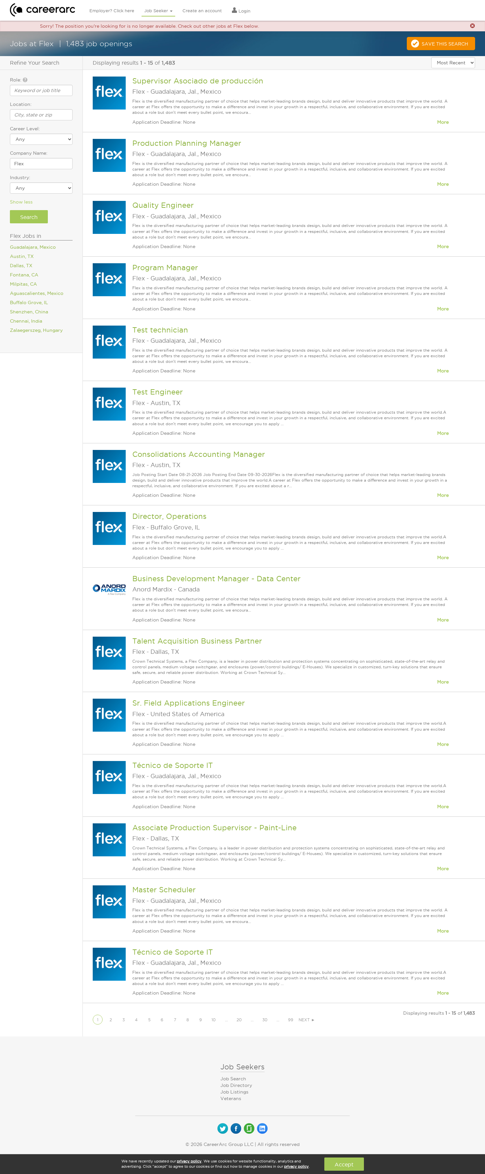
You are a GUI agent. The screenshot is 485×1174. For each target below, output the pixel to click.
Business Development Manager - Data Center (216, 579)
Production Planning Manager (186, 143)
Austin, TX (22, 256)
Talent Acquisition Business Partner (197, 641)
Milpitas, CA (23, 284)
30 (265, 1020)
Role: (16, 79)
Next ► (307, 1020)
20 (239, 1020)
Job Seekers (242, 1067)
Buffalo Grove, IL (29, 302)
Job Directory (236, 1085)
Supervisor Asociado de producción (197, 81)
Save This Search (445, 44)
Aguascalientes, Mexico (36, 293)
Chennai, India (26, 321)
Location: (21, 104)
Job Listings (234, 1092)
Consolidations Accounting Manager (198, 454)
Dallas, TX (21, 265)
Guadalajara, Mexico (33, 247)
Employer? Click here (111, 10)
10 (213, 1020)
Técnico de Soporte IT (172, 765)
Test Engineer (157, 392)
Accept (344, 1164)
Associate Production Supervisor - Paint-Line (214, 828)
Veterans (230, 1098)
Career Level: (25, 128)
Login (243, 11)
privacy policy (189, 1161)
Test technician (160, 330)
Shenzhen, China (29, 311)
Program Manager (165, 267)
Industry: (20, 177)
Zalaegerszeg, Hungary (36, 330)
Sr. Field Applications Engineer (188, 703)
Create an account (202, 10)
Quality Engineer (163, 205)
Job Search (233, 1078)
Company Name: (29, 153)
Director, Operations (169, 516)
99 (290, 1020)
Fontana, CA (24, 274)
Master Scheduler (164, 890)
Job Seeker (156, 10)
